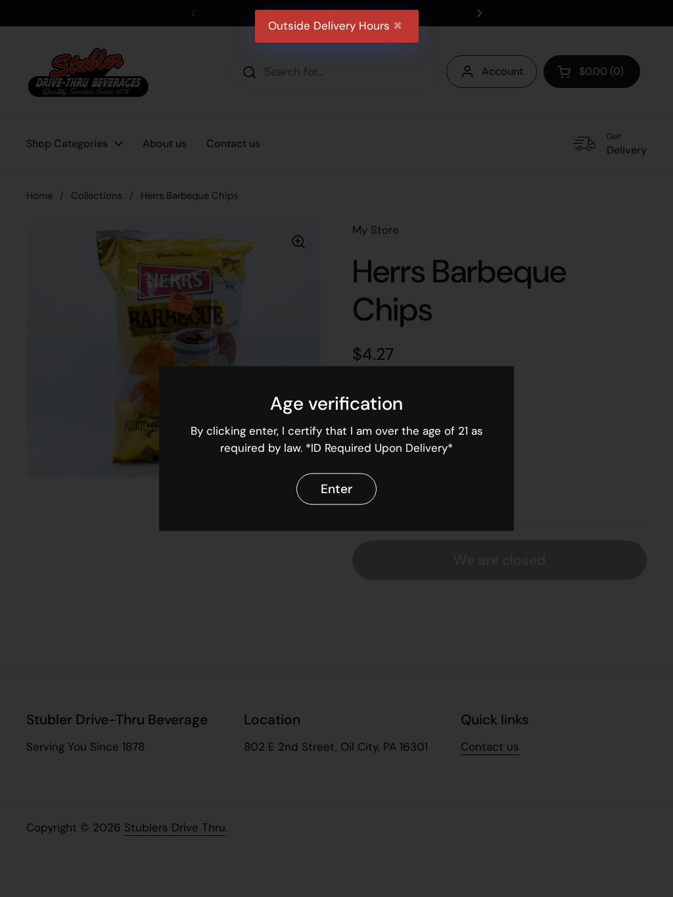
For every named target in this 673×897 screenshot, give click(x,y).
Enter (336, 488)
